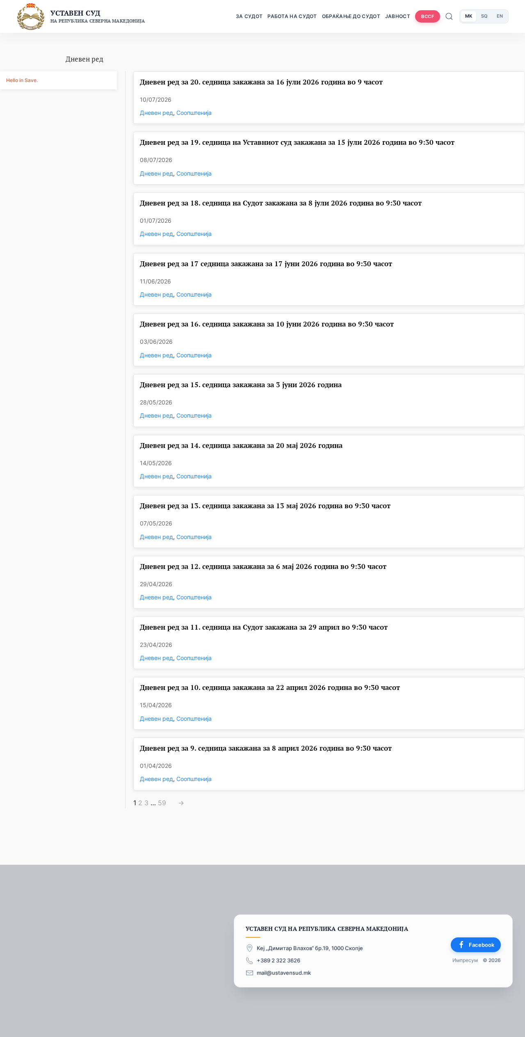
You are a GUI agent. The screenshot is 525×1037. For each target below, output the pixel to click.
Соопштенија (194, 112)
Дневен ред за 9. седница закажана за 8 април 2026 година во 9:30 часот (266, 748)
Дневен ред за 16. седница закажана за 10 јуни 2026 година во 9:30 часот (267, 324)
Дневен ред (156, 112)
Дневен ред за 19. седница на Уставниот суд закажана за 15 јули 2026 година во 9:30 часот (297, 142)
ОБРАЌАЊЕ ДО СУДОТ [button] (351, 16)
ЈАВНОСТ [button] (397, 16)
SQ (484, 16)
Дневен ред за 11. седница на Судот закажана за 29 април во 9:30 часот (264, 627)
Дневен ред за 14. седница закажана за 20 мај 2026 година (241, 445)
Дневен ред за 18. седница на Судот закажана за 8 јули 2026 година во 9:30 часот (281, 203)
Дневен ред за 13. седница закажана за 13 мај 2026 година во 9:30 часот (265, 506)
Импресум (465, 960)
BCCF (427, 16)
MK (468, 16)
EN (500, 16)
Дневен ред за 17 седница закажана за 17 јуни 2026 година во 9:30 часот (266, 264)
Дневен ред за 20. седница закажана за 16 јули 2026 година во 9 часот (261, 82)
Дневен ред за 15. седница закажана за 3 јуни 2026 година (241, 385)
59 (162, 803)
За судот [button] (249, 16)
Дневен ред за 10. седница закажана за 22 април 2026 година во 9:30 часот (270, 687)
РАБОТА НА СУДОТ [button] (292, 16)
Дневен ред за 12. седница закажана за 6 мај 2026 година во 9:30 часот (263, 566)
